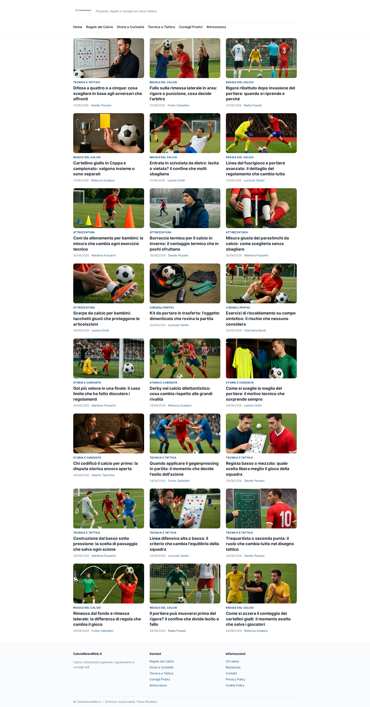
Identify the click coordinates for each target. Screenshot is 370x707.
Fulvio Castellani (178, 105)
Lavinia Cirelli (176, 180)
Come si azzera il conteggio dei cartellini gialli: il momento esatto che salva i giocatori (258, 619)
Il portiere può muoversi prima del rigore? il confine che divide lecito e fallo (184, 619)
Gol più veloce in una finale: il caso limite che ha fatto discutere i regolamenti (106, 394)
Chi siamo (232, 661)
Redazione (233, 667)
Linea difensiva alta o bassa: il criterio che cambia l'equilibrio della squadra (184, 544)
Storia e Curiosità (130, 27)
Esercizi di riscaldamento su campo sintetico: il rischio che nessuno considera (261, 318)
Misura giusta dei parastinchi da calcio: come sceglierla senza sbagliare (257, 243)
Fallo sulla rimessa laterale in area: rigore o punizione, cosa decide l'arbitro (183, 93)
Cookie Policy (235, 685)
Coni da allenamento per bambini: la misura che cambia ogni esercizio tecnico (108, 243)
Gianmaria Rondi (255, 330)
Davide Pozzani (101, 105)
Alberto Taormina (103, 475)
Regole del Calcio (99, 27)
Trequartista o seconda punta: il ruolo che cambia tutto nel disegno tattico (260, 544)
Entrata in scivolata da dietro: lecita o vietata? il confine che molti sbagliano (184, 168)
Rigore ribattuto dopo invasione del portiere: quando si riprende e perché (260, 93)
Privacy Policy (235, 679)
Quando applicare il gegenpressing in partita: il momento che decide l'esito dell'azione (184, 469)
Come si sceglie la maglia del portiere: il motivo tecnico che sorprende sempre (255, 394)
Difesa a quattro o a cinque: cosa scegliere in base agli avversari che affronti (107, 93)
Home (77, 27)
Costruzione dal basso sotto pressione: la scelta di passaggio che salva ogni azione (105, 544)
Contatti (231, 673)
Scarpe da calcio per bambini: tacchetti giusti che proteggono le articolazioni (106, 318)
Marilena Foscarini (104, 255)
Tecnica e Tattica (161, 27)
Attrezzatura (216, 27)
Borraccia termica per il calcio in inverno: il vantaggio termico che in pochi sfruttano (184, 243)
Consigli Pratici (191, 27)
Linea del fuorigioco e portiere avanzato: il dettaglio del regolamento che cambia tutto (255, 168)
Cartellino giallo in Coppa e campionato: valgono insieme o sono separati (104, 168)
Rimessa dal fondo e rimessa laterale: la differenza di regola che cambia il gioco (107, 619)
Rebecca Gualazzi (103, 180)
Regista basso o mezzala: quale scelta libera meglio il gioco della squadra (257, 469)
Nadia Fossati (253, 105)
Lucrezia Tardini (254, 180)
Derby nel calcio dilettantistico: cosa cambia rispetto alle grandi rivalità (181, 394)
